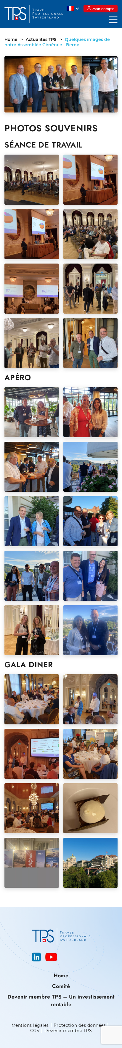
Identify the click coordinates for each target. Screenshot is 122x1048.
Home (10, 39)
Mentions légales (30, 1025)
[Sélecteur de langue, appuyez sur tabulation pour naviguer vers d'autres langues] (73, 8)
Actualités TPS (41, 39)
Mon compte (103, 8)
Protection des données (80, 1025)
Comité (61, 986)
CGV (35, 1030)
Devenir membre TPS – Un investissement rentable (60, 1000)
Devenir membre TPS (68, 1030)
